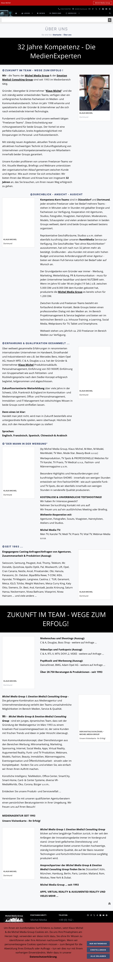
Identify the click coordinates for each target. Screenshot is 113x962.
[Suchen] (110, 13)
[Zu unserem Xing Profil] (100, 9)
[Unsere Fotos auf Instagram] (103, 9)
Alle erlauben (98, 956)
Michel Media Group (102, 3)
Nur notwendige (98, 944)
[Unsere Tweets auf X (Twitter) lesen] (96, 9)
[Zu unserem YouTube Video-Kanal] (106, 9)
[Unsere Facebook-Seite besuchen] (93, 9)
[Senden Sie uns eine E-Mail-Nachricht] (89, 9)
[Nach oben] (109, 903)
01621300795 (65, 9)
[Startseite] (16, 13)
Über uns (67, 35)
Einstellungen (98, 950)
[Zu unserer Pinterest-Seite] (110, 9)
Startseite (57, 35)
